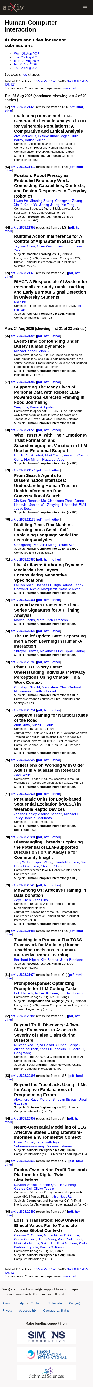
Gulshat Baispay (68, 1045)
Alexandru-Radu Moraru (32, 1099)
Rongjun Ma (37, 500)
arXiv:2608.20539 (23, 1161)
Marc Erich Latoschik (52, 620)
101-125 (82, 81)
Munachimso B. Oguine (61, 1235)
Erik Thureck (23, 993)
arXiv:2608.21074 (23, 975)
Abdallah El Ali (75, 505)
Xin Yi (18, 205)
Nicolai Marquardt (43, 589)
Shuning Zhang (41, 201)
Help (20, 1303)
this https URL (62, 1196)
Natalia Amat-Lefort (28, 455)
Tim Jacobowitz (71, 993)
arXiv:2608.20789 (23, 662)
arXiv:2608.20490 (23, 1211)
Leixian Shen (24, 585)
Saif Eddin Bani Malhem (59, 1243)
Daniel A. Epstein (42, 407)
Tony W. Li (22, 862)
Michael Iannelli (25, 351)
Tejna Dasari (44, 1045)
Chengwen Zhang (68, 201)
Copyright (76, 1303)
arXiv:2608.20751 (23, 710)
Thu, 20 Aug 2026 (26, 68)
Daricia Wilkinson (53, 1247)
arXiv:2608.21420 (23, 107)
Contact (36, 1303)
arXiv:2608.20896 (23, 1076)
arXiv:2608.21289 (23, 382)
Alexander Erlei (51, 651)
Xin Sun (20, 500)
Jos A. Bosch (23, 508)
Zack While (22, 775)
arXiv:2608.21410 (23, 167)
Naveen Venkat (25, 1185)
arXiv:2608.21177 (23, 470)
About (6, 1303)
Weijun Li (21, 407)
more (66, 88)
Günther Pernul (44, 691)
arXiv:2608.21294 (23, 336)
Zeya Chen (22, 900)
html (79, 107)
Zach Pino (40, 900)
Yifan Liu (46, 1049)
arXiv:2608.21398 (23, 227)
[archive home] (13, 7)
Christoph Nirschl (27, 687)
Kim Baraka (49, 960)
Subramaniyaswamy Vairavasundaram (43, 1146)
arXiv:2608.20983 (23, 1016)
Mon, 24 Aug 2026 (26, 61)
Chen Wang (46, 246)
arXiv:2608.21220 (23, 430)
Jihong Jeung (49, 205)
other (8, 110)
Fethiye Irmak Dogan (54, 136)
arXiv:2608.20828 (23, 631)
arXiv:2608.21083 (23, 931)
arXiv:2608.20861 (23, 600)
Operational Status (56, 1310)
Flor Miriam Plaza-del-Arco (44, 459)
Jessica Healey (25, 814)
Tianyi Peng (67, 1185)
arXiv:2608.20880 (23, 559)
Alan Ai (44, 351)
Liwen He (21, 201)
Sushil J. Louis (42, 725)
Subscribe (55, 1303)
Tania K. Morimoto (38, 818)
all (74, 88)
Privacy (7, 1311)
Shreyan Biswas (26, 651)
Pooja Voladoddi (70, 1239)
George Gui (23, 1188)
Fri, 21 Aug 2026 (25, 64)
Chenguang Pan (26, 545)
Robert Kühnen (46, 993)
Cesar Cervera (25, 1239)
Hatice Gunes (35, 140)
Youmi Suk (66, 545)
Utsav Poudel (24, 1142)
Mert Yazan (53, 455)
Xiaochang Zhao (60, 500)
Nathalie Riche (70, 589)
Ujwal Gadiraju (76, 651)
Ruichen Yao (23, 1045)
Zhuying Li (55, 505)
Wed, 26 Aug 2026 (26, 53)
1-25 (37, 81)
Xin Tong (67, 205)
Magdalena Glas (54, 687)
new (24, 74)
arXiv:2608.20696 (23, 760)
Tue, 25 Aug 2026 (26, 57)
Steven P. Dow (52, 866)
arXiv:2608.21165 (23, 519)
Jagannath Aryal (48, 1142)
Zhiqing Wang (41, 862)
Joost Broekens (71, 960)
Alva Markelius (25, 136)
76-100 (71, 81)
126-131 (10, 85)
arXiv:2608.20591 (23, 837)
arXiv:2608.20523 (23, 885)
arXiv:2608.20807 (23, 1118)
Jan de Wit (37, 505)
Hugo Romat (62, 585)
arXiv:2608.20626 (23, 794)
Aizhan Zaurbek (26, 1049)
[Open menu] (85, 7)
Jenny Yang (47, 1239)
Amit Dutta (22, 725)
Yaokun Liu (63, 1049)
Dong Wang (23, 1053)
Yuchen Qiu (47, 1185)
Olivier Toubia (44, 1188)
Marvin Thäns (24, 620)
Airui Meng (48, 545)
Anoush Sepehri (50, 814)
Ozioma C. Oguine (28, 1235)
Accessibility (27, 1311)
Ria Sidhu (21, 302)
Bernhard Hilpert (26, 960)
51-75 (53, 81)
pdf (72, 107)
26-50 (44, 81)
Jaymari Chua (24, 246)
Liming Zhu (65, 246)
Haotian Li (43, 585)
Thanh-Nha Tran (66, 862)
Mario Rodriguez (26, 1243)
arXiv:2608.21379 (23, 273)
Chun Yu (30, 205)
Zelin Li (78, 1049)
